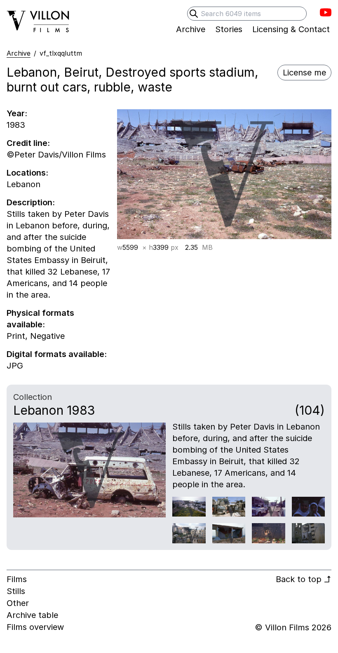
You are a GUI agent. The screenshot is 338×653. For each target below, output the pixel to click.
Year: (17, 113)
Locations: (27, 173)
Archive (19, 53)
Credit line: (28, 143)
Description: (31, 202)
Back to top (303, 579)
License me (304, 73)
